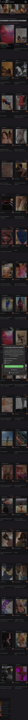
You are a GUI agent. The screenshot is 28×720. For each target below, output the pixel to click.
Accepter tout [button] (14, 366)
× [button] (23, 346)
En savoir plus (16, 355)
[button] (5, 358)
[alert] (14, 360)
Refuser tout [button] (14, 369)
